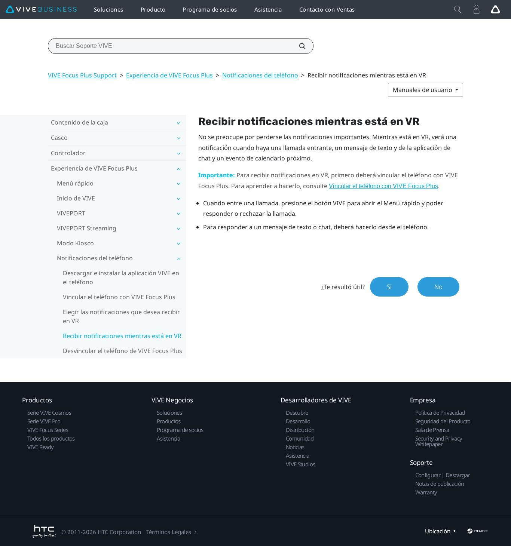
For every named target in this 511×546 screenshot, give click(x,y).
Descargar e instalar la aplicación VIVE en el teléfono (121, 277)
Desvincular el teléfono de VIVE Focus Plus (122, 351)
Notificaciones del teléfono (260, 75)
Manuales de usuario (423, 90)
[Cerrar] (458, 9)
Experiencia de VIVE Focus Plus (169, 75)
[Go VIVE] (495, 9)
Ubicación (437, 531)
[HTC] (44, 531)
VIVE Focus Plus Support (82, 75)
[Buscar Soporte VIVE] (298, 46)
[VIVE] (41, 9)
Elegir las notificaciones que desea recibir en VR (121, 316)
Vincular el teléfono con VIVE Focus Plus (119, 297)
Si (389, 286)
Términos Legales (168, 532)
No (438, 286)
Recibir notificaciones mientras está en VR (122, 336)
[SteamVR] (477, 531)
